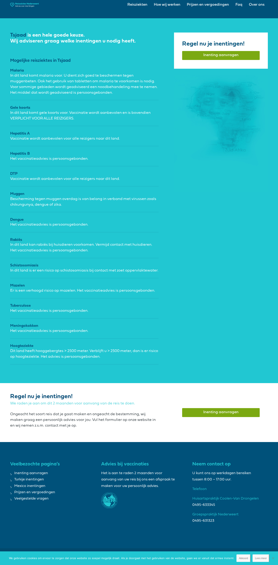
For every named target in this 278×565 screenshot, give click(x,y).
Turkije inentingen (29, 479)
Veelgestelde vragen (31, 499)
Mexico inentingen (29, 486)
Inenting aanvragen (31, 473)
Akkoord (243, 558)
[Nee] (273, 558)
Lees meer (261, 558)
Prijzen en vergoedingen (34, 492)
